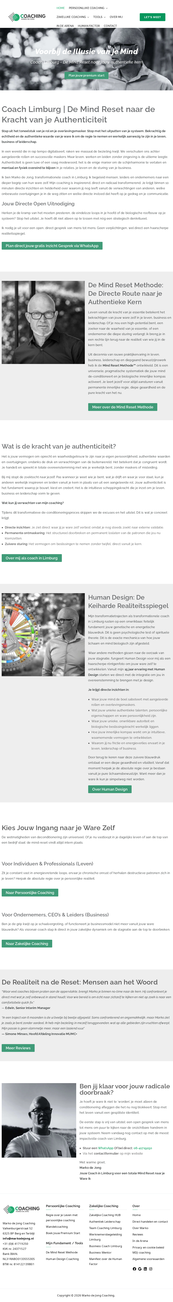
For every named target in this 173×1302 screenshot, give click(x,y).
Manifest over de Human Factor (105, 1261)
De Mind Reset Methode (62, 1252)
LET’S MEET (152, 17)
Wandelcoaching (57, 1227)
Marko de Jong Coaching (98, 1295)
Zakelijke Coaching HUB (105, 1215)
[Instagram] (151, 1269)
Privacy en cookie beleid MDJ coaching (148, 1249)
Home (61, 8)
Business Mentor (100, 1252)
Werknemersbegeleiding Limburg (105, 1236)
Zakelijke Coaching (71, 17)
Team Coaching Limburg (105, 1228)
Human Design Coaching (62, 1259)
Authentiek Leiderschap (104, 1221)
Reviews (137, 1234)
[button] (106, 8)
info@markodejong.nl (18, 1238)
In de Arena (65, 26)
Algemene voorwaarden (148, 1259)
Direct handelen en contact (150, 1221)
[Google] (140, 1269)
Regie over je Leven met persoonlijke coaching (62, 1217)
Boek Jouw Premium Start (63, 1233)
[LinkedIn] (145, 1269)
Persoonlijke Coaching (86, 8)
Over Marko (140, 1228)
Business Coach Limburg (105, 1246)
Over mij (116, 17)
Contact (110, 26)
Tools (97, 17)
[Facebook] (134, 1269)
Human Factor (89, 26)
